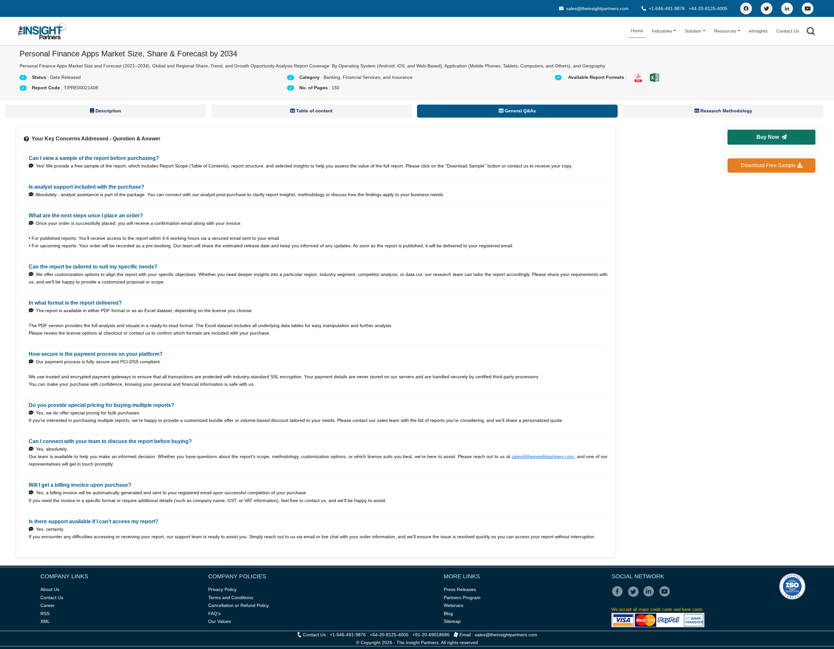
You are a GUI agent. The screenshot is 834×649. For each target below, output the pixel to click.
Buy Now (769, 137)
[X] (635, 596)
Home (637, 30)
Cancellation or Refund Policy (238, 605)
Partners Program (462, 597)
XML (45, 621)
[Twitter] (766, 8)
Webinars (453, 605)
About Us (49, 589)
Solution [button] (693, 31)
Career (47, 605)
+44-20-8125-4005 (708, 8)
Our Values (219, 621)
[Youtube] (666, 596)
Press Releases (460, 589)
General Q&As (519, 110)
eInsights (758, 31)
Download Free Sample (769, 165)
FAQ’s (214, 613)
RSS (45, 613)
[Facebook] (746, 8)
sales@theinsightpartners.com (597, 8)
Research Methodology (725, 110)
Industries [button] (662, 31)
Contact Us (787, 31)
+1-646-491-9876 (666, 8)
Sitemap (452, 621)
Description (107, 110)
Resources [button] (725, 31)
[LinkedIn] (787, 8)
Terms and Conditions (230, 597)
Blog (448, 613)
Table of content (314, 110)
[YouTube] (807, 8)
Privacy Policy (222, 589)
